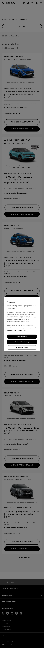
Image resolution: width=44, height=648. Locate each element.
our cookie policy (21, 331)
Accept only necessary (22, 342)
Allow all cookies (22, 336)
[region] (22, 324)
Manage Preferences (22, 347)
